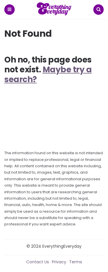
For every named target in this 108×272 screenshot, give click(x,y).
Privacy (59, 262)
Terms (75, 262)
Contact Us (37, 262)
